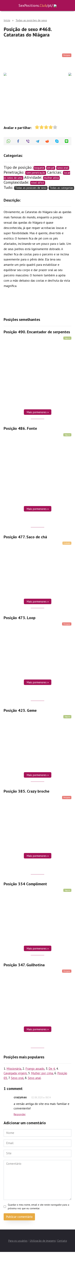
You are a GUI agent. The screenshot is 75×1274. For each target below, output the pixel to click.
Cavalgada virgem (15, 1073)
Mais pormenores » (38, 412)
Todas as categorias (61, 188)
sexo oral (62, 167)
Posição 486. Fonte (20, 428)
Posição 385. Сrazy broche (26, 791)
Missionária (14, 1069)
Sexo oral (17, 1078)
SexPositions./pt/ (36, 5)
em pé (50, 167)
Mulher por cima (42, 1073)
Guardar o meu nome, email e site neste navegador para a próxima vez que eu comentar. (38, 1206)
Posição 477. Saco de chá (25, 536)
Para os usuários (17, 1240)
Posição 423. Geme (20, 710)
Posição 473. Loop (19, 617)
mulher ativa (51, 177)
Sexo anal (34, 1078)
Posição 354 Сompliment (25, 884)
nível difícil (37, 182)
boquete (39, 167)
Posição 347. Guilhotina (24, 964)
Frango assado (34, 1069)
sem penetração (35, 172)
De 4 (52, 1069)
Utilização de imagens (43, 1240)
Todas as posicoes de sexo (31, 188)
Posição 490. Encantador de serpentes (37, 331)
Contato (62, 1240)
